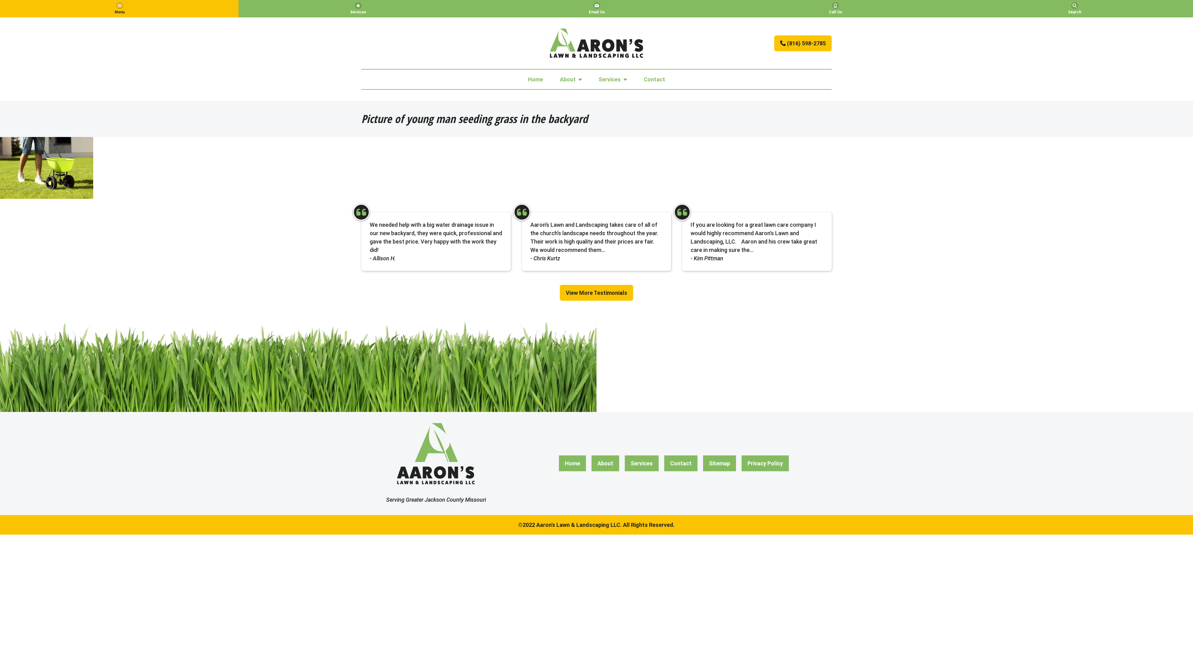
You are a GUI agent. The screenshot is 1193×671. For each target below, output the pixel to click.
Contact (654, 79)
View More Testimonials (596, 293)
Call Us (835, 12)
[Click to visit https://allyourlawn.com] (596, 43)
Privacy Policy (765, 463)
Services (358, 12)
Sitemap (719, 463)
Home (535, 79)
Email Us (597, 12)
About (568, 79)
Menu (120, 12)
